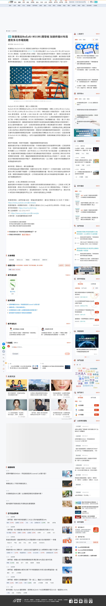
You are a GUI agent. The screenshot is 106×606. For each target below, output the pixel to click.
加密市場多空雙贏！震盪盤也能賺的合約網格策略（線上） (89, 218)
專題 (79, 5)
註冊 (96, 2)
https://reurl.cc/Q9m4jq (27, 208)
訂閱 (66, 2)
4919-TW (31, 51)
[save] (3, 365)
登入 (93, 2)
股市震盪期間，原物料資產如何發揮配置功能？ (16, 394)
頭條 (10, 5)
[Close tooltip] (16, 368)
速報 (40, 5)
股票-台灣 (82, 314)
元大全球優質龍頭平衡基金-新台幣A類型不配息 (84, 302)
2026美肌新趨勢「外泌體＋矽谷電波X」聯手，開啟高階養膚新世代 (16, 413)
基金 (37, 2)
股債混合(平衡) (84, 306)
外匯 (41, 2)
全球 (46, 2)
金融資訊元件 (44, 599)
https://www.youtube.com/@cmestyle (22, 202)
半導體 (81, 415)
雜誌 (83, 5)
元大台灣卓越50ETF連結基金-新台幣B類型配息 (84, 311)
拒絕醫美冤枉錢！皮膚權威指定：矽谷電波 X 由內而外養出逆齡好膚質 (61, 413)
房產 (64, 5)
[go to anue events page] (88, 2)
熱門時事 (35, 5)
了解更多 (67, 275)
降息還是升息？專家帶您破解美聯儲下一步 (23, 232)
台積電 (81, 410)
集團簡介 (32, 599)
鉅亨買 (56, 2)
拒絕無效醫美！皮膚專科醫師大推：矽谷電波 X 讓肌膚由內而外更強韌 (61, 394)
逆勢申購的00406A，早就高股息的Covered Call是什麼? (24, 304)
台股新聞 (14, 31)
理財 (69, 5)
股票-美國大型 (83, 297)
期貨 (54, 5)
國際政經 (83, 145)
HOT (82, 195)
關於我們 (26, 599)
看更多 (68, 323)
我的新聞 (89, 5)
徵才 (55, 599)
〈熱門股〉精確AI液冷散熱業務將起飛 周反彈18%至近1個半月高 (39, 413)
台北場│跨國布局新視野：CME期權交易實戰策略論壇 (90, 196)
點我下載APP (26, 234)
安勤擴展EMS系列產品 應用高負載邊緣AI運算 (53, 367)
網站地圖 (60, 599)
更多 (97, 39)
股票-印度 (82, 321)
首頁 (15, 2)
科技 (23, 5)
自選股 (95, 5)
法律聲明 (66, 599)
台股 (23, 2)
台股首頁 (61, 265)
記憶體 (81, 405)
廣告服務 (38, 599)
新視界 (74, 5)
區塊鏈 (59, 5)
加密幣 (50, 2)
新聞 (19, 2)
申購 (97, 303)
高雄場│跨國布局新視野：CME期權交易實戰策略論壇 (90, 211)
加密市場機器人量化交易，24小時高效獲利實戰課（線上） (89, 204)
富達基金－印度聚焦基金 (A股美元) (84, 319)
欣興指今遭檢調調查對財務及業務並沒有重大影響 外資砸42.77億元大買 (39, 394)
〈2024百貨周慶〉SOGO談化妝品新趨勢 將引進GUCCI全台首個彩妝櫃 (20, 367)
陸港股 (32, 2)
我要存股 (67, 265)
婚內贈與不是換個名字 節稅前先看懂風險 (20, 313)
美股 (28, 2)
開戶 (97, 295)
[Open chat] (3, 368)
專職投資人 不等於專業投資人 (17, 307)
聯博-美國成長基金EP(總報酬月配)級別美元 (84, 293)
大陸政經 (83, 157)
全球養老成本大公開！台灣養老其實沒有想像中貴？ (23, 310)
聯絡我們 (51, 599)
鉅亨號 (61, 2)
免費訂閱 (95, 542)
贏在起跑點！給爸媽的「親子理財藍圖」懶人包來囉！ (30, 265)
